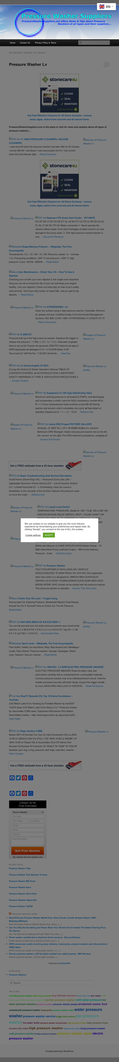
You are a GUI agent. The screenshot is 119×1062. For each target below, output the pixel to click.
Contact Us (25, 42)
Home (12, 42)
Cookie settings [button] (33, 535)
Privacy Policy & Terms (45, 42)
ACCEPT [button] (49, 535)
